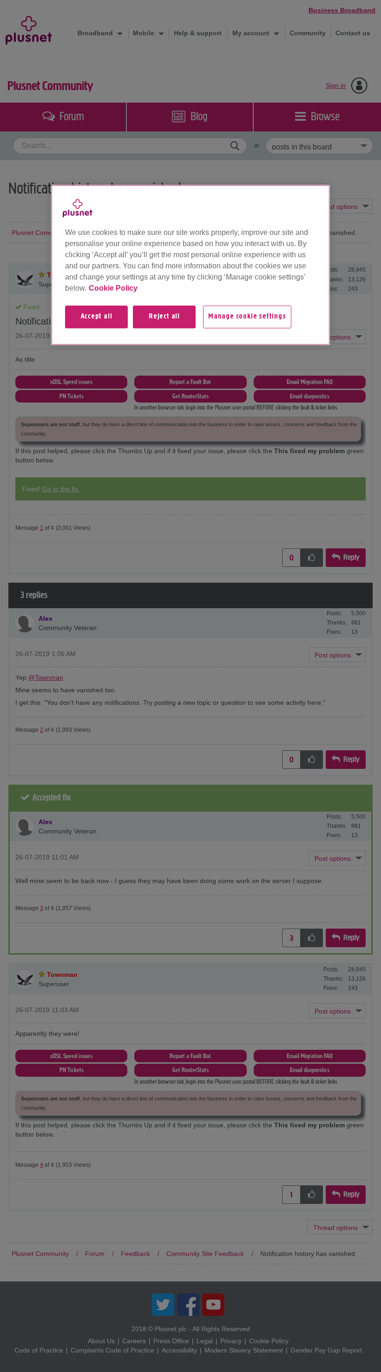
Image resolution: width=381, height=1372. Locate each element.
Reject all (164, 316)
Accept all (96, 316)
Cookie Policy (113, 288)
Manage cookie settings (247, 316)
